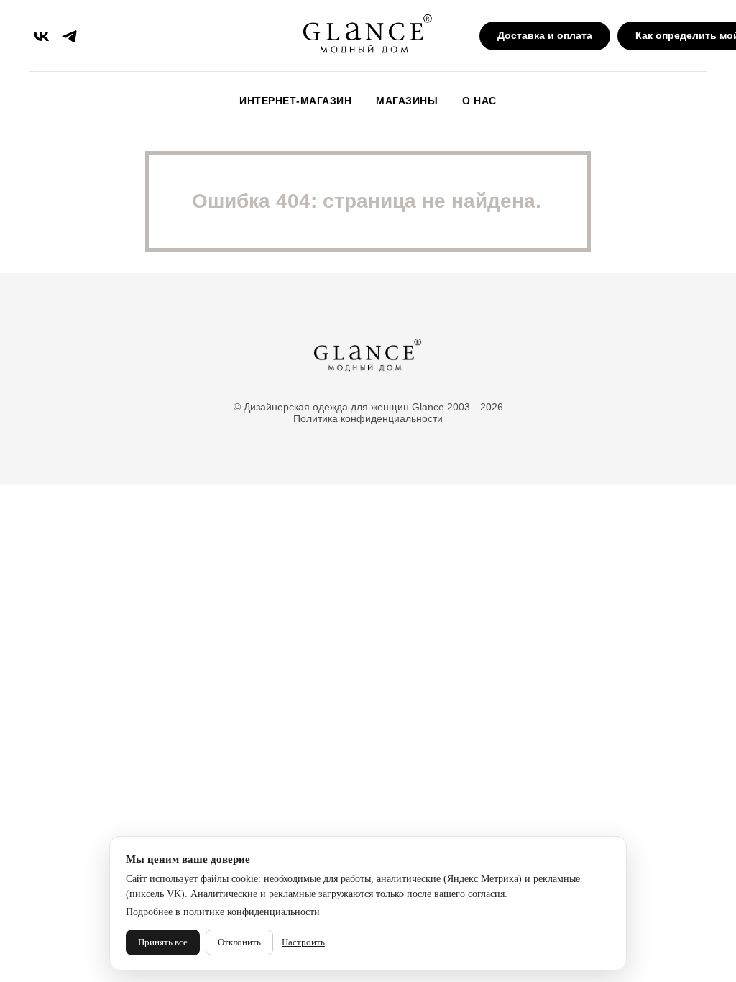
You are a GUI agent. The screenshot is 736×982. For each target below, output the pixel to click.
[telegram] (69, 36)
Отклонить (239, 942)
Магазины (407, 100)
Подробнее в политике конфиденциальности (223, 912)
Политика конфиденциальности (368, 418)
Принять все (163, 942)
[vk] (41, 36)
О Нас (479, 100)
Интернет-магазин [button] (295, 100)
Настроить (303, 942)
